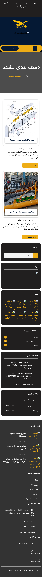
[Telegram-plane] (26, 11)
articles (35, 338)
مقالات (35, 345)
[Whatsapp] (15, 11)
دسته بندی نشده (32, 341)
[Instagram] (20, 11)
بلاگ (26, 76)
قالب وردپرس (26, 570)
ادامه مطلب (34, 101)
